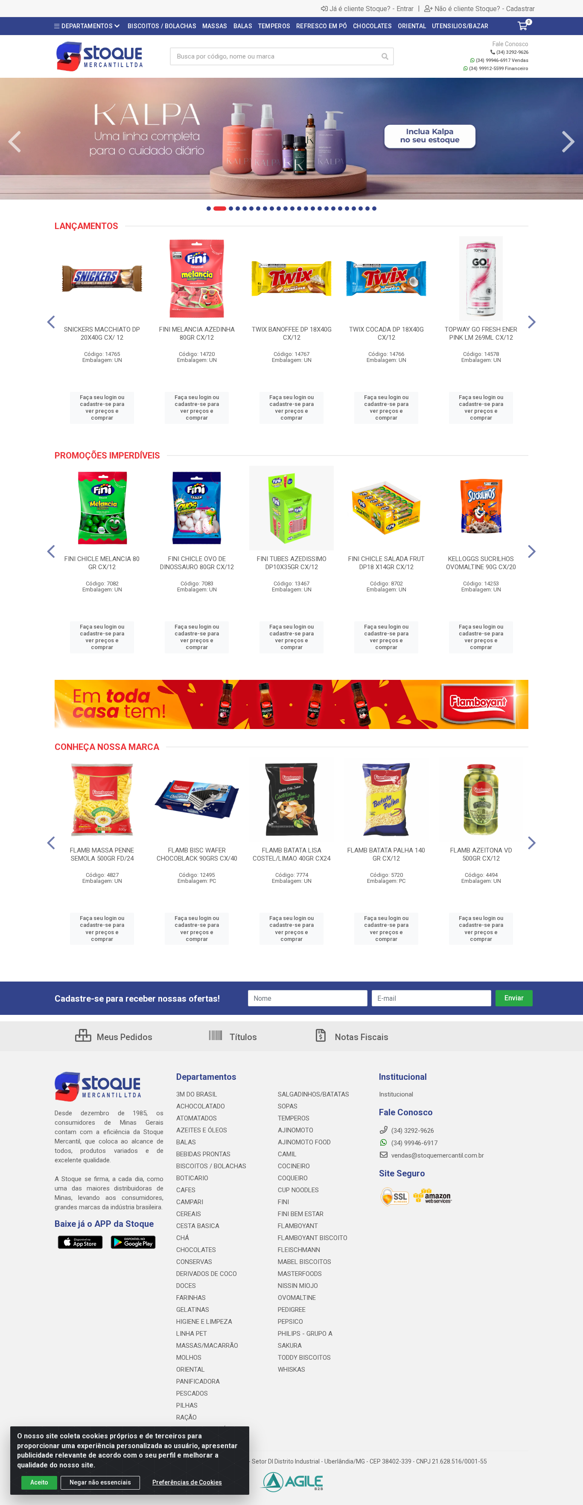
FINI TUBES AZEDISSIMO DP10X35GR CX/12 (291, 563)
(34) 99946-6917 (413, 1143)
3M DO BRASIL (196, 1094)
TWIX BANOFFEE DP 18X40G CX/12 (292, 333)
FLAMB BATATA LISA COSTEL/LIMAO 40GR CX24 (291, 854)
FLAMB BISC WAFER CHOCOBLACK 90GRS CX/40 (197, 854)
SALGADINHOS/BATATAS (313, 1094)
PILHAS (187, 1405)
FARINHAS (191, 1298)
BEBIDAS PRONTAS (203, 1154)
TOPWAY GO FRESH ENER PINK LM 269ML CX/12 (481, 333)
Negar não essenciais (100, 1482)
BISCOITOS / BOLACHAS (211, 1166)
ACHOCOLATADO (200, 1106)
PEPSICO (290, 1322)
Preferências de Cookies (187, 1482)
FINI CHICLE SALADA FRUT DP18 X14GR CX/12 (386, 563)
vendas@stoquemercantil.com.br (437, 1155)
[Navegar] (14, 142)
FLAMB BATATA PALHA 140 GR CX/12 (386, 854)
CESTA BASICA (197, 1226)
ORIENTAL (190, 1369)
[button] (209, 208)
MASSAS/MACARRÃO (207, 1345)
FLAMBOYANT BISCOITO (312, 1238)
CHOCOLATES (196, 1250)
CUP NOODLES (298, 1190)
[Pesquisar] (385, 56)
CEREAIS (188, 1214)
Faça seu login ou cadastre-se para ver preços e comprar (102, 407)
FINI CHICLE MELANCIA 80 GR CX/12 (102, 563)
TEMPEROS (293, 1118)
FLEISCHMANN (299, 1250)
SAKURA (290, 1345)
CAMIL (287, 1154)
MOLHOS (188, 1357)
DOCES (186, 1286)
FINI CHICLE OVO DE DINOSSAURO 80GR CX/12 (197, 563)
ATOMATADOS (196, 1118)
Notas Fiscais (360, 1037)
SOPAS (287, 1106)
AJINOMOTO (295, 1130)
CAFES (185, 1190)
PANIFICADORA (198, 1381)
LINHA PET (191, 1333)
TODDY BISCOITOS (304, 1357)
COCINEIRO (294, 1166)
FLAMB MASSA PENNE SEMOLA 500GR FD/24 (102, 854)
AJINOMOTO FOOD (304, 1142)
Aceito (39, 1482)
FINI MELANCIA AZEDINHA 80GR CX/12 (197, 333)
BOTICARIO (192, 1178)
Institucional (396, 1094)
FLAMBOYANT (298, 1226)
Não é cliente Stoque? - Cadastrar (484, 8)
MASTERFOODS (300, 1274)
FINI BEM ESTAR (301, 1214)
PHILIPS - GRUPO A (305, 1333)
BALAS (186, 1142)
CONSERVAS (194, 1262)
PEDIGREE (292, 1310)
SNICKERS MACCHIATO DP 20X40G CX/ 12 (102, 333)
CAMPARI (189, 1202)
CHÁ (182, 1238)
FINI (283, 1202)
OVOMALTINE (297, 1298)
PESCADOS (192, 1393)
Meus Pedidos (123, 1037)
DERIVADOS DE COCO (206, 1274)
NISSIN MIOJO (298, 1286)
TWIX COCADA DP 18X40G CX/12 (386, 333)
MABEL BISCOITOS (304, 1262)
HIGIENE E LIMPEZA (204, 1322)
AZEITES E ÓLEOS (201, 1130)
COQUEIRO (293, 1178)
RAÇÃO (186, 1417)
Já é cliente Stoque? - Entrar (371, 8)
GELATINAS (192, 1310)
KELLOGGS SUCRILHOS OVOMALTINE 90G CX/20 (481, 563)
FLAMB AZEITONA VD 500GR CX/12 (481, 854)
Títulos (242, 1037)
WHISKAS (291, 1369)
